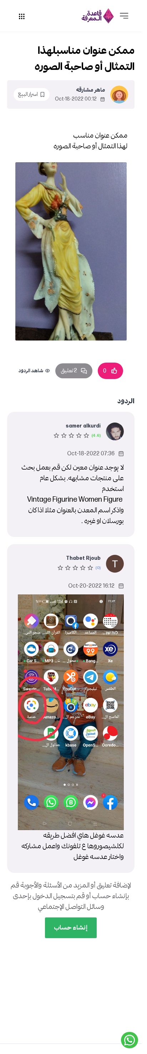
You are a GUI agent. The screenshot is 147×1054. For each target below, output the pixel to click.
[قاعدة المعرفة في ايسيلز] (98, 15)
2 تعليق (69, 370)
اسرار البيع (28, 94)
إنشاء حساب (71, 927)
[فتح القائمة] (124, 16)
